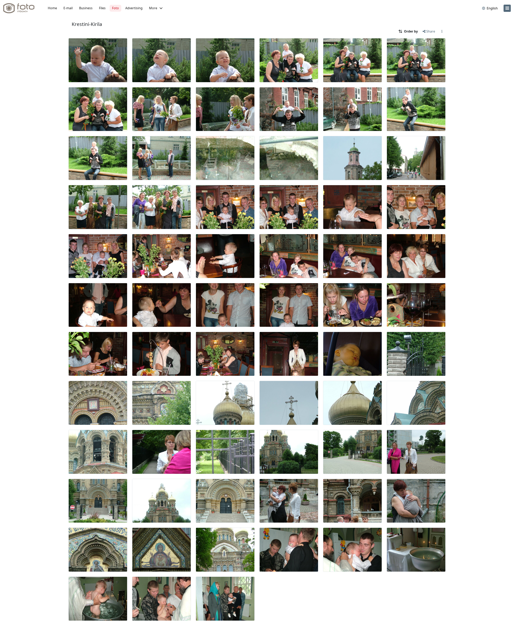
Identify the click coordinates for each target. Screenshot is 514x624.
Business (86, 8)
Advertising (134, 8)
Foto (115, 8)
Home (52, 8)
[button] (156, 8)
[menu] (507, 8)
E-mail (68, 8)
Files (102, 8)
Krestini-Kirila (87, 24)
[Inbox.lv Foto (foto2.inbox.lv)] (21, 8)
